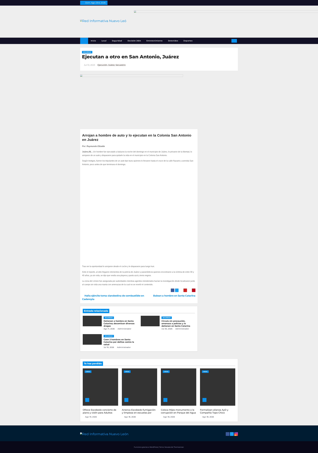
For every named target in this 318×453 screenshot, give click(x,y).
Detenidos (173, 41)
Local (104, 41)
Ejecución (102, 65)
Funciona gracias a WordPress (146, 447)
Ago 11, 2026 (109, 329)
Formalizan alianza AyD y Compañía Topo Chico (214, 411)
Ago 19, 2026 (91, 417)
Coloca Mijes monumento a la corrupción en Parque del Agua (178, 411)
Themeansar (179, 447)
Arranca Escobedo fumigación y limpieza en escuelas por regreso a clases (139, 413)
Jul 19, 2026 (109, 347)
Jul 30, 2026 (166, 329)
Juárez (111, 65)
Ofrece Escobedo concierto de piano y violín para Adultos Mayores (99, 413)
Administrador (124, 329)
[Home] (84, 41)
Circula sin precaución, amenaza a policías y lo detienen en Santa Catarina (175, 323)
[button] (228, 40)
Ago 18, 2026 (130, 417)
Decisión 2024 (134, 41)
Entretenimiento (154, 41)
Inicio (93, 41)
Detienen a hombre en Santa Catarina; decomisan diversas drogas (119, 323)
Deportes (187, 41)
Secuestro (121, 65)
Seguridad (117, 41)
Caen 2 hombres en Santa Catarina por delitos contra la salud (119, 342)
